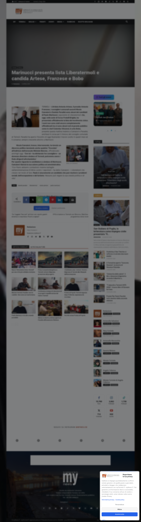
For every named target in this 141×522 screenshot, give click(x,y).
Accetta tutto (119, 514)
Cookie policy (119, 500)
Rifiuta (120, 509)
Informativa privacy (108, 500)
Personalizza (119, 504)
